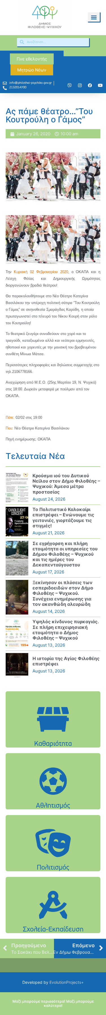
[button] (94, 17)
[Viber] (69, 85)
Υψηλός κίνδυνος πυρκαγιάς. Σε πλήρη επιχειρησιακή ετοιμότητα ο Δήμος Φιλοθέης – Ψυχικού (66, 630)
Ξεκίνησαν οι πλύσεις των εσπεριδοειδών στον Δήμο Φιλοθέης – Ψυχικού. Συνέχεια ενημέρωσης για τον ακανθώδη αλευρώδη (63, 593)
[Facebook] (90, 85)
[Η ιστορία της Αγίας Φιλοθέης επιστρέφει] (17, 665)
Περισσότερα (53, 733)
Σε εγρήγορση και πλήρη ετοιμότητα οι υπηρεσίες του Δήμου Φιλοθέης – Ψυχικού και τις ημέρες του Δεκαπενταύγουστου (65, 554)
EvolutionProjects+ (66, 982)
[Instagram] (80, 85)
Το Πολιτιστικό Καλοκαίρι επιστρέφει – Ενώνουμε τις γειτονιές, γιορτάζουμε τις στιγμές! (63, 517)
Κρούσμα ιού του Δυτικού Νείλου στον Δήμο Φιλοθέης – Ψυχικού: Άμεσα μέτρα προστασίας (66, 484)
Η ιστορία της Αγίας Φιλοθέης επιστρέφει (66, 661)
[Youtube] (100, 85)
